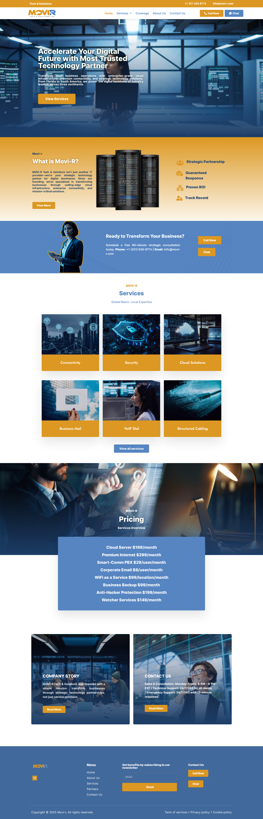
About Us (159, 13)
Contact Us (177, 13)
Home (109, 13)
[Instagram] (34, 778)
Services (122, 13)
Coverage (142, 13)
